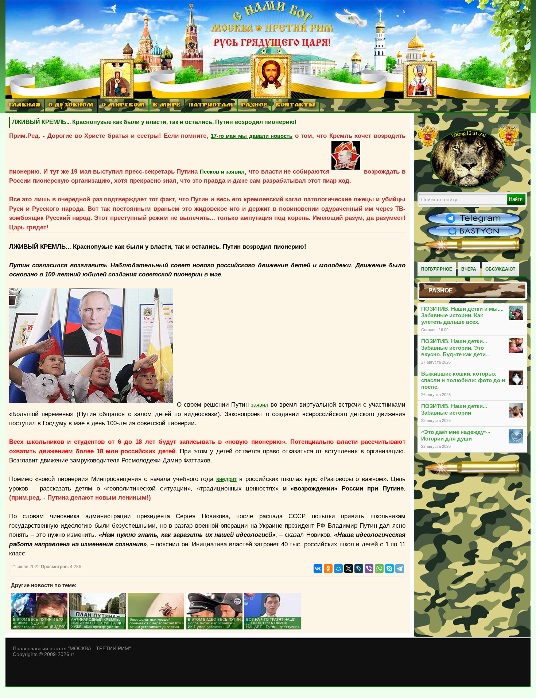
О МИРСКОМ (123, 105)
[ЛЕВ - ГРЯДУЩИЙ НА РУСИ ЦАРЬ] (468, 187)
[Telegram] (399, 568)
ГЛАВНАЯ (24, 105)
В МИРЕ (166, 105)
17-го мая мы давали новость (251, 136)
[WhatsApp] (379, 568)
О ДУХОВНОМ (70, 105)
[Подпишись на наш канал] (474, 223)
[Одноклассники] (328, 568)
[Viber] (369, 568)
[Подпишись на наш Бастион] (474, 235)
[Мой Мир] (338, 568)
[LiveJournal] (358, 568)
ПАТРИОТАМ (211, 105)
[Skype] (389, 568)
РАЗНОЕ (254, 105)
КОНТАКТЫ (295, 105)
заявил (259, 405)
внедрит (226, 479)
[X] (348, 568)
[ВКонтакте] (318, 568)
